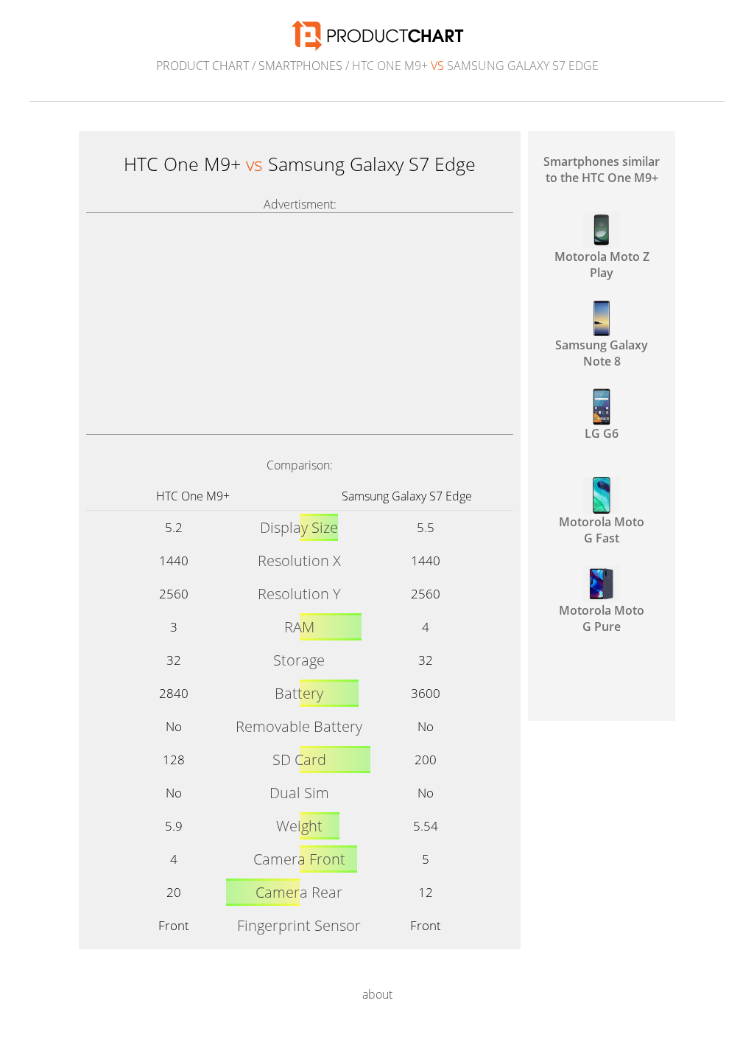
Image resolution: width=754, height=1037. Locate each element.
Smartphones (300, 65)
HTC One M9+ (193, 496)
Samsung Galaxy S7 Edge (407, 496)
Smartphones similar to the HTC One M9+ (601, 169)
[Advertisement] (299, 323)
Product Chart (202, 65)
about (377, 994)
